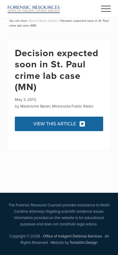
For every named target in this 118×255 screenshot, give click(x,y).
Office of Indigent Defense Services (72, 236)
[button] (106, 8)
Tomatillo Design (83, 242)
